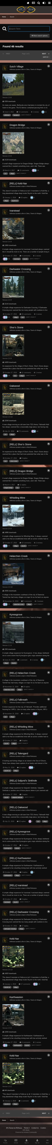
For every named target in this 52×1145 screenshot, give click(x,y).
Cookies (43, 1128)
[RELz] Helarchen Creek (23, 673)
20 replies (26, 687)
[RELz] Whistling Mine (21, 726)
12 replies (26, 714)
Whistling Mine (17, 497)
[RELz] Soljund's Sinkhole (23, 780)
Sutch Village (16, 66)
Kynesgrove (16, 614)
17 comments (25, 984)
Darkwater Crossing (20, 269)
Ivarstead (15, 210)
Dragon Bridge (17, 125)
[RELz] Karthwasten (20, 858)
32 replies (22, 821)
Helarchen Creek (19, 556)
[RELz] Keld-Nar (18, 183)
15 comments (24, 170)
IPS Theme (9, 1128)
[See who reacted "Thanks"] (33, 170)
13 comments (23, 112)
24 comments (26, 314)
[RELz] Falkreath (19, 699)
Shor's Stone (16, 327)
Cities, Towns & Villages (34, 69)
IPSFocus (19, 1128)
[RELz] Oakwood (19, 807)
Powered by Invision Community (26, 1132)
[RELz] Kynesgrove (20, 831)
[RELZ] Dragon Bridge (21, 471)
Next (44, 54)
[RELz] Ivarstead (19, 885)
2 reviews (39, 543)
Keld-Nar (14, 938)
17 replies (24, 926)
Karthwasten (16, 997)
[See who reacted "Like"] (42, 112)
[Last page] (49, 54)
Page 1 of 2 (26, 54)
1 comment (23, 660)
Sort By (46, 57)
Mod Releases (32, 186)
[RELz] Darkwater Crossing (24, 912)
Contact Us (35, 1128)
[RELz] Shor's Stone (20, 444)
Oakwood (15, 386)
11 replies (22, 485)
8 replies (24, 740)
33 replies (24, 197)
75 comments (24, 431)
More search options (40, 36)
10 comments (26, 543)
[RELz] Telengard (19, 753)
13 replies (24, 845)
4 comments (25, 256)
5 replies (24, 794)
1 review (35, 112)
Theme (26, 1128)
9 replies (24, 458)
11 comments (26, 372)
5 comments (27, 601)
